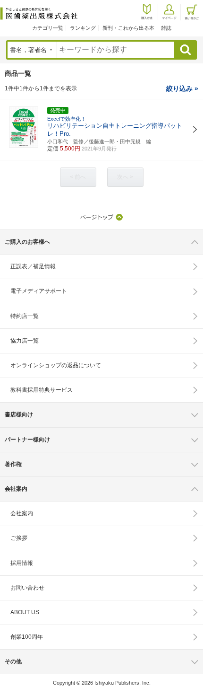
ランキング (83, 28)
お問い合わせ (27, 587)
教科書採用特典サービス (41, 390)
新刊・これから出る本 (128, 28)
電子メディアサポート (38, 291)
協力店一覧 (24, 340)
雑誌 (166, 28)
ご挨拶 (18, 538)
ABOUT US (24, 612)
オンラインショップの (55, 365)
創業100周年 (26, 637)
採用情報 (21, 563)
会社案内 (21, 513)
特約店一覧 (24, 316)
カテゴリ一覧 (47, 28)
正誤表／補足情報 (33, 266)
